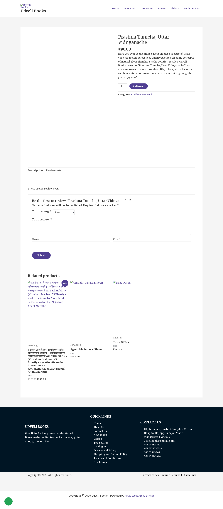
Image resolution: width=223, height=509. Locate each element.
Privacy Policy (150, 475)
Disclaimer (189, 475)
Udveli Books (33, 10)
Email (116, 239)
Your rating (42, 211)
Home (115, 8)
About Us (129, 8)
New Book (147, 94)
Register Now (192, 8)
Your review (42, 219)
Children (136, 94)
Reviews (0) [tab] (53, 170)
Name (35, 239)
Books (162, 8)
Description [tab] (35, 170)
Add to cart (138, 86)
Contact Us (146, 8)
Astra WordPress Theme (139, 495)
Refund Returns (170, 475)
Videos (175, 8)
